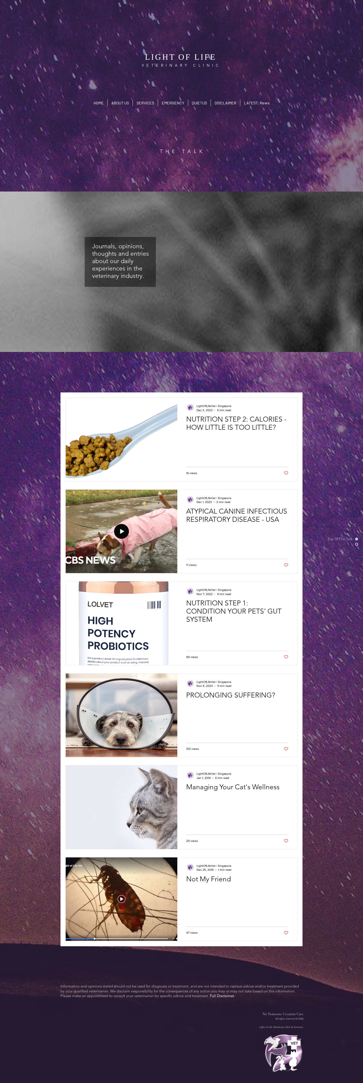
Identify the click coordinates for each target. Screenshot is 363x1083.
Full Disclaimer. (222, 995)
